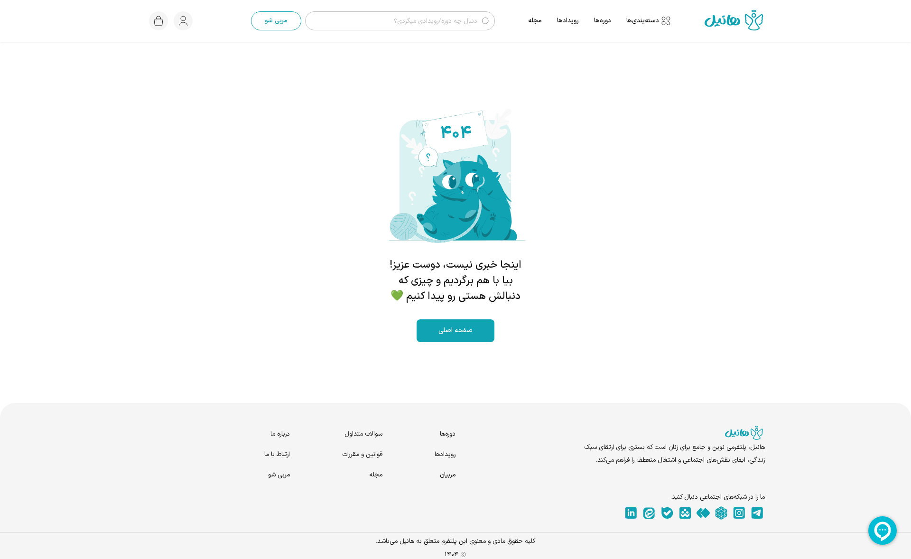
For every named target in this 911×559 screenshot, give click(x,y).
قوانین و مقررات (362, 454)
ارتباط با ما (277, 454)
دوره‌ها (602, 20)
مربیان (448, 474)
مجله (535, 20)
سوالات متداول (363, 433)
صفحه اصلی (455, 330)
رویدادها (568, 20)
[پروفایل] (183, 20)
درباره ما (280, 433)
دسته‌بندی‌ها (642, 21)
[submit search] (485, 21)
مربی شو (276, 21)
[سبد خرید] (158, 20)
